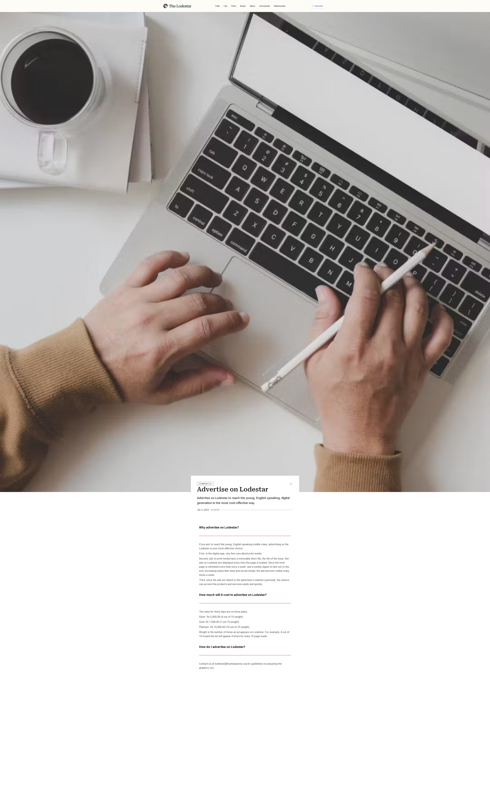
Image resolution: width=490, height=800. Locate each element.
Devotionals (264, 6)
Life (225, 6)
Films (233, 6)
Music (252, 6)
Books (243, 6)
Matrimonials (279, 6)
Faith (217, 6)
